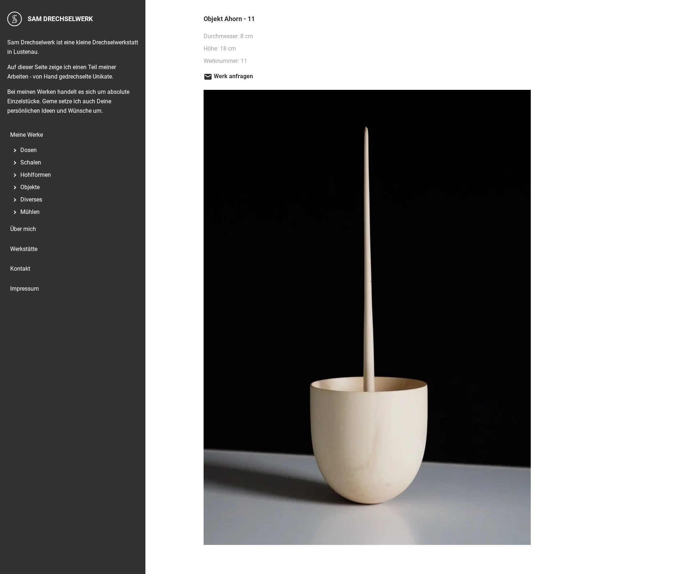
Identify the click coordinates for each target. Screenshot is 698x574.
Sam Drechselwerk (60, 19)
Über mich (23, 229)
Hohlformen (35, 174)
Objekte (30, 187)
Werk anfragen (232, 76)
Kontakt (20, 268)
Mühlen (30, 211)
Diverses (31, 199)
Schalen (30, 162)
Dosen (28, 150)
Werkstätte (23, 249)
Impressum (24, 288)
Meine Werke (26, 134)
